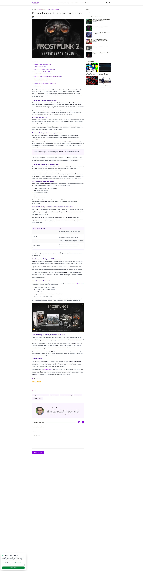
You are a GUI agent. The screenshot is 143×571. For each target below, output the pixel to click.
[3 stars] (36, 381)
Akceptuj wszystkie (13, 567)
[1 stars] (33, 381)
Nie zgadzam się (13, 564)
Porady (35, 9)
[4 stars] (38, 381)
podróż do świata (47, 369)
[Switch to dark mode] (110, 3)
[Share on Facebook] (79, 422)
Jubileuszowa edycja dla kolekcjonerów (43, 73)
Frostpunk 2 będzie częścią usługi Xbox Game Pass (45, 83)
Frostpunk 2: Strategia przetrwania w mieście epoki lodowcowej (48, 76)
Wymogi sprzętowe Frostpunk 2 (41, 80)
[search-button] (107, 2)
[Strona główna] (32, 9)
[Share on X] (83, 422)
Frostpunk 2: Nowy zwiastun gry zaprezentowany (44, 69)
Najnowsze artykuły (62, 2)
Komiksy (87, 2)
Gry (68, 2)
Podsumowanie (37, 86)
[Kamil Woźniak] (33, 17)
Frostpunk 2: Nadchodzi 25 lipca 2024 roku (43, 71)
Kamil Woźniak (37, 16)
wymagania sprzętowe (79, 283)
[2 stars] (34, 381)
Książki (72, 2)
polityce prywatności (17, 562)
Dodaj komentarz (38, 452)
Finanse (81, 2)
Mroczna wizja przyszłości (40, 66)
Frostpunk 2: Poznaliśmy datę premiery (42, 64)
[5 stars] (40, 381)
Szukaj (87, 9)
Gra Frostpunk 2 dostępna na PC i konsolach (43, 79)
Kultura (76, 2)
